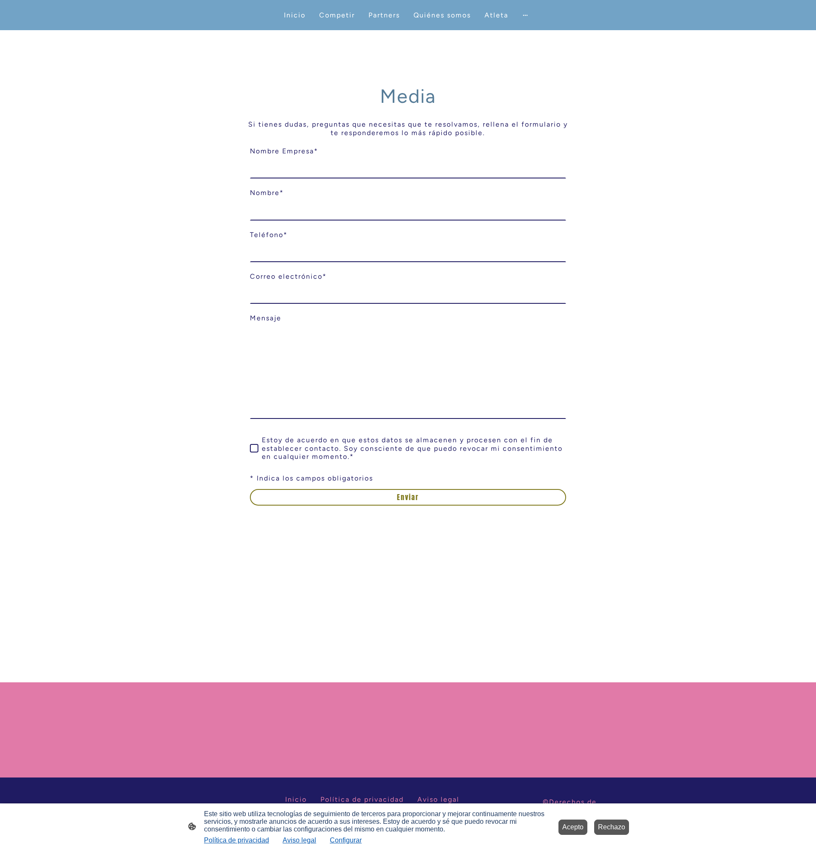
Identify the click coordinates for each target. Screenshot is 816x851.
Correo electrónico (288, 276)
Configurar (346, 840)
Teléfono (269, 235)
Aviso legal (299, 840)
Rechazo (611, 827)
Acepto (573, 827)
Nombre (267, 193)
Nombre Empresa (284, 151)
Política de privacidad (236, 840)
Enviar (408, 497)
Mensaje (265, 318)
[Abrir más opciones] (525, 15)
